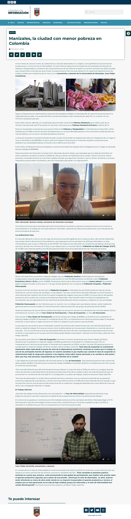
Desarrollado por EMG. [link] (95, 515)
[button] (11, 54)
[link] (128, 33)
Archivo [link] (12, 32)
